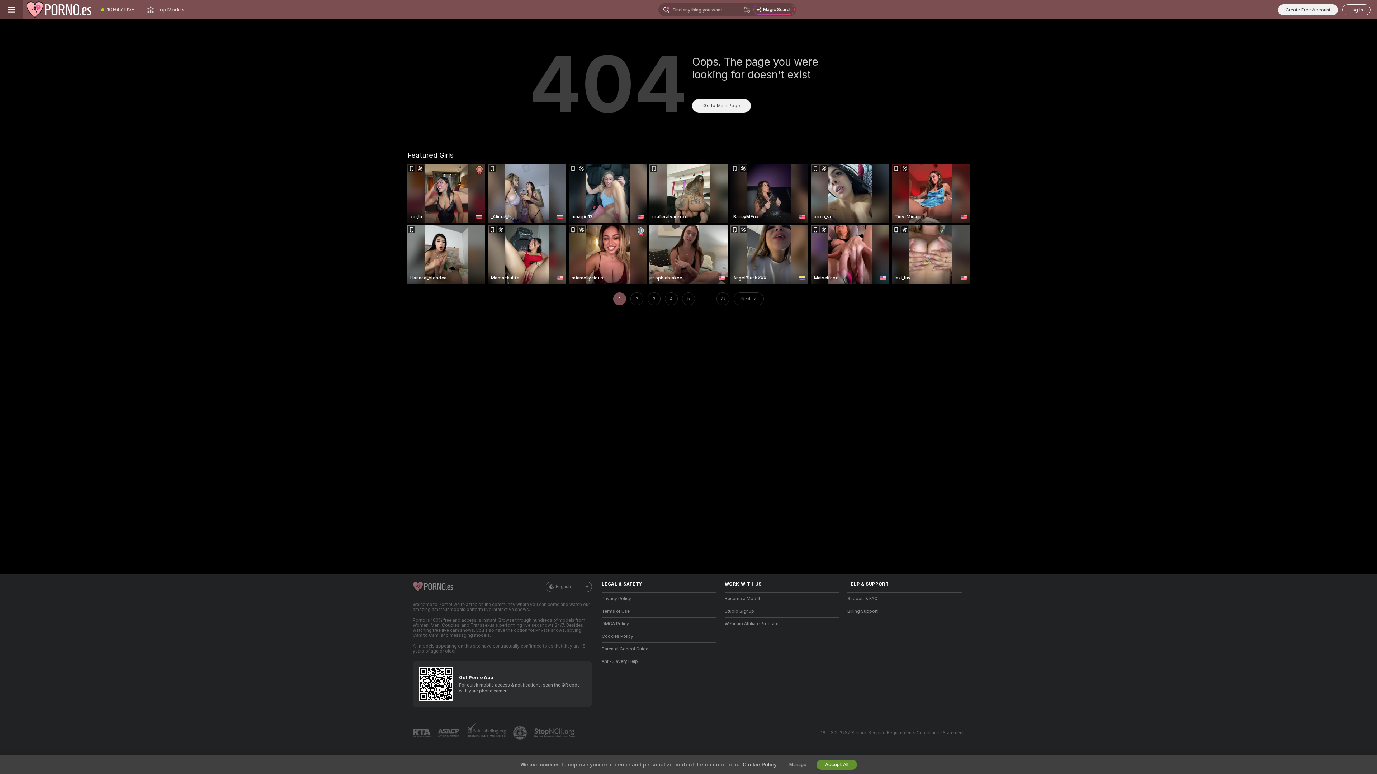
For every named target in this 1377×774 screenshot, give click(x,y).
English (563, 586)
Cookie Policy (759, 765)
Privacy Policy (616, 598)
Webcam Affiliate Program (752, 623)
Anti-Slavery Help (620, 661)
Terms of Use (616, 611)
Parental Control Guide (625, 648)
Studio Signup (739, 611)
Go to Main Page (721, 105)
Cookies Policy (617, 636)
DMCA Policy (615, 623)
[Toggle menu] (11, 9)
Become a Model (742, 598)
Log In (1356, 10)
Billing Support (862, 611)
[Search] (747, 10)
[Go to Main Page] (59, 9)
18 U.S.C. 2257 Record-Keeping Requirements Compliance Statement (892, 732)
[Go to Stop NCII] (555, 732)
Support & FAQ (862, 598)
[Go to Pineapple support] (520, 733)
